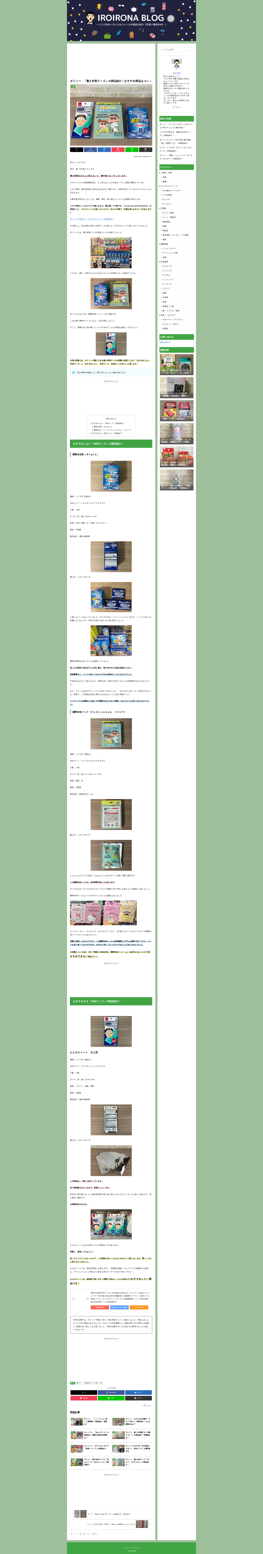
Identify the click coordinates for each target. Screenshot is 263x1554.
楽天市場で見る (100, 1307)
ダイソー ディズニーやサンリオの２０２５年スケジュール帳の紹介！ (176, 126)
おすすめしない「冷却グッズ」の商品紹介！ (108, 423)
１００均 (99, 1383)
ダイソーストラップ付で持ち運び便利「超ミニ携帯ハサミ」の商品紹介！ (175, 141)
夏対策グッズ (90, 1383)
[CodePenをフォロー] (173, 107)
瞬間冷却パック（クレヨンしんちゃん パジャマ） (113, 430)
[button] (145, 149)
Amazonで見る (139, 1307)
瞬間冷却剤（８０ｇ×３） (103, 427)
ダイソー (81, 1383)
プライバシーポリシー (132, 1547)
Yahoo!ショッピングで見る (119, 1307)
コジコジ (177, 73)
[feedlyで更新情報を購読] (176, 107)
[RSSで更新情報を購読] (179, 107)
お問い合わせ (165, 342)
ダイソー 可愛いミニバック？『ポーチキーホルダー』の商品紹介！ (176, 157)
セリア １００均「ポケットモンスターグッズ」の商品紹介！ (176, 149)
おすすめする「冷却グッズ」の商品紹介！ (107, 433)
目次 (108, 419)
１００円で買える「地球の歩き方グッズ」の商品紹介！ (175, 133)
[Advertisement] (111, 61)
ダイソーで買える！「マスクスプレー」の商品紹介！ (92, 219)
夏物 (73, 1383)
